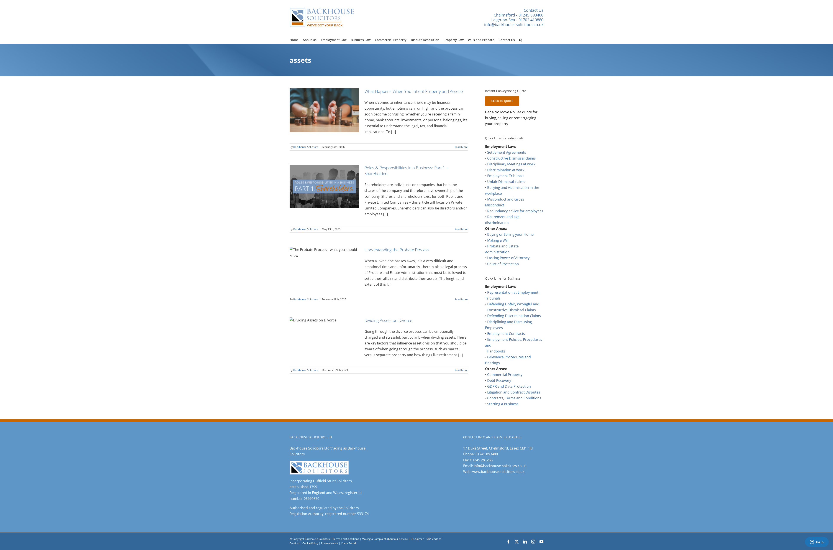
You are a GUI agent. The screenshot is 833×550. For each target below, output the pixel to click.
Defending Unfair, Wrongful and (513, 304)
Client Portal (348, 543)
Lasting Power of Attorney (508, 257)
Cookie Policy (310, 543)
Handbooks (496, 351)
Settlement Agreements (506, 152)
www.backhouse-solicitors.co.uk (498, 471)
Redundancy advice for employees (515, 211)
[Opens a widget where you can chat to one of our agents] (817, 542)
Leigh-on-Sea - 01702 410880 (517, 19)
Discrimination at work (505, 170)
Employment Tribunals (505, 175)
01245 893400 (487, 454)
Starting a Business (502, 404)
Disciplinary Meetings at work (511, 164)
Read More (461, 147)
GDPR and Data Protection (509, 386)
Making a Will (497, 240)
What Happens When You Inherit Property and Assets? (413, 91)
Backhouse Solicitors (305, 147)
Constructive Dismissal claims (511, 158)
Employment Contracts (506, 333)
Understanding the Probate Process (396, 250)
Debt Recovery (499, 380)
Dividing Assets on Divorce (388, 320)
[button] (520, 39)
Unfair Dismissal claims (506, 181)
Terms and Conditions (346, 539)
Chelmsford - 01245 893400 (518, 15)
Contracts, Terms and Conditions (514, 398)
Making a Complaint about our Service (385, 539)
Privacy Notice (330, 543)
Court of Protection (503, 264)
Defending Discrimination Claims (514, 315)
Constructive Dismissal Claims (511, 310)
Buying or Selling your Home (510, 234)
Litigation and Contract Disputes (513, 392)
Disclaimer (417, 539)
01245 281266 (481, 460)
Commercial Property (504, 374)
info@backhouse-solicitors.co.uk (513, 24)
